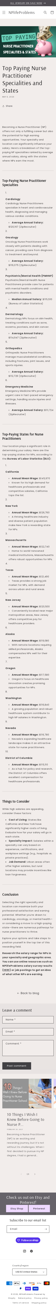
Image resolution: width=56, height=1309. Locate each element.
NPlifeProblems (26, 1294)
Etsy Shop (17, 1208)
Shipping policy (39, 1303)
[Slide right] (34, 1174)
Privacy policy (41, 1298)
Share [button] (9, 106)
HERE (7, 970)
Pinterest (39, 1208)
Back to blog (30, 993)
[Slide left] (21, 1174)
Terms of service (20, 1303)
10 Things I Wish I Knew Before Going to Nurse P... (25, 1119)
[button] (3, 12)
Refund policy (24, 1298)
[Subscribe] (45, 1229)
